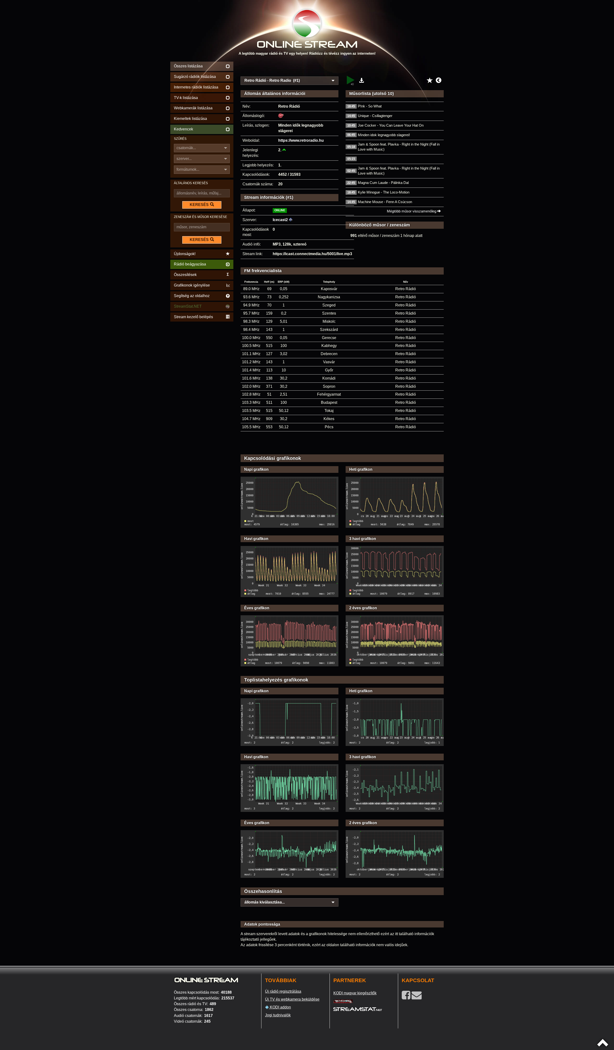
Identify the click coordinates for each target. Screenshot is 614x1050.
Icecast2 (280, 220)
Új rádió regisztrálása (283, 991)
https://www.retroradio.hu (301, 140)
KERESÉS (199, 205)
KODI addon (280, 1007)
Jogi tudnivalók (278, 1015)
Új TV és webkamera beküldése (292, 999)
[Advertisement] (342, 68)
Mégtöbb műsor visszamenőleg (412, 211)
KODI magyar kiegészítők (355, 993)
